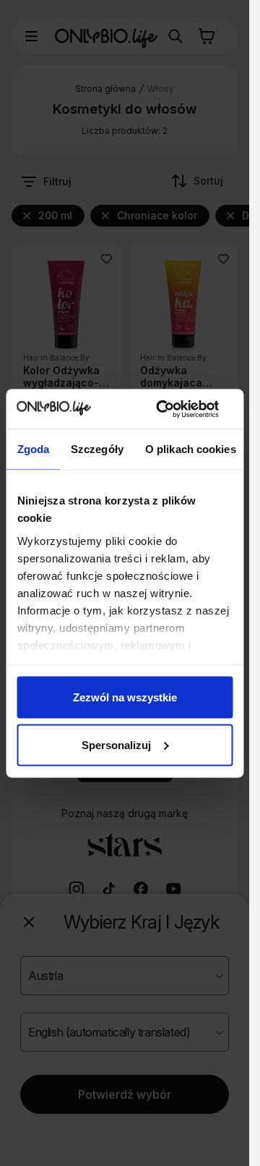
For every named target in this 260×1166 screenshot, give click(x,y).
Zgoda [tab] (33, 449)
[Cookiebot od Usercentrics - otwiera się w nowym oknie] (162, 409)
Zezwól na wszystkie (125, 697)
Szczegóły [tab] (97, 449)
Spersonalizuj (116, 744)
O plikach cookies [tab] (189, 449)
